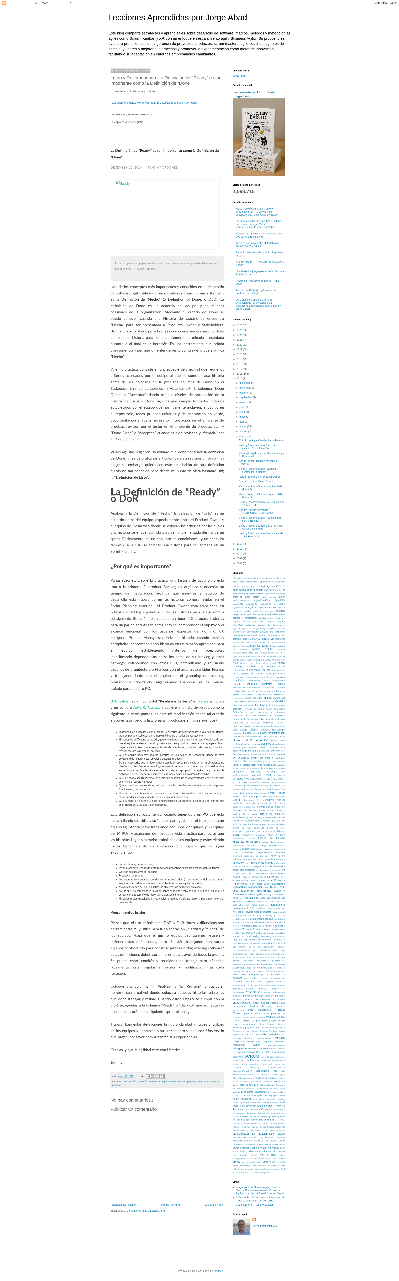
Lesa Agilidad (256, 894)
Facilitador (255, 786)
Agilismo (271, 621)
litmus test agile (266, 901)
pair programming (271, 954)
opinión (281, 947)
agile (280, 586)
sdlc (283, 1071)
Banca (236, 642)
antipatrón (280, 631)
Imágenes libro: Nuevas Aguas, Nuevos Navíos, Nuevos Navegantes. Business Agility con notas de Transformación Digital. (260, 1190)
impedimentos (265, 852)
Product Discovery (261, 1006)
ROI (258, 1052)
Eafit (266, 740)
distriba (253, 737)
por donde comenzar (256, 978)
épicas (254, 754)
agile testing (269, 597)
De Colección (129, 1081)
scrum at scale (268, 1057)
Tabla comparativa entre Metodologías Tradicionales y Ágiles (257, 245)
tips (243, 1119)
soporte (236, 1092)
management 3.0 (243, 908)
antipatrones (240, 635)
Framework (264, 793)
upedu (260, 1144)
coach (281, 663)
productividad (278, 1013)
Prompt (270, 1024)
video (236, 1161)
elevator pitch (240, 747)
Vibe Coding (278, 1158)
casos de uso (258, 656)
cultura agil (279, 698)
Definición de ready (147, 1081)
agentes (245, 586)
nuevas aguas (276, 943)
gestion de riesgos (255, 817)
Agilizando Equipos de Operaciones (265, 625)
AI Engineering (257, 628)
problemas (248, 995)
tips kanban (252, 1119)
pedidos (236, 961)
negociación (249, 940)
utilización (253, 1151)
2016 (239, 373)
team (235, 1105)
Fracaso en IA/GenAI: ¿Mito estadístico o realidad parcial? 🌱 (258, 292)
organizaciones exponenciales (247, 954)
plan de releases (276, 968)
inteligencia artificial (262, 862)
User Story (256, 1147)
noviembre (245, 387)
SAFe (268, 1052)
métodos (269, 922)
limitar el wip (239, 901)
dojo (266, 737)
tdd (283, 1102)
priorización (279, 992)
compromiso (252, 677)
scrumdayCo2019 (276, 1067)
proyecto (280, 1027)
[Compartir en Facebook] (160, 1076)
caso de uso (278, 653)
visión (245, 1162)
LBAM (270, 876)
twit (267, 1140)
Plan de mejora (259, 967)
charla (261, 659)
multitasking (253, 936)
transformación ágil (244, 1133)
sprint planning (242, 1098)
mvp (235, 939)
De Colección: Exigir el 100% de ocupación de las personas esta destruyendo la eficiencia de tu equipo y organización (258, 304)
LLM (277, 901)
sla (283, 1081)
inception (280, 852)
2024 (239, 334)
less (266, 894)
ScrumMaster (262, 1070)
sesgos (281, 1074)
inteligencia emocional (244, 870)
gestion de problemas (273, 810)
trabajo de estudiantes (273, 1123)
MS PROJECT (239, 936)
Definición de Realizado (271, 716)
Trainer (264, 1130)
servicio (273, 1074)
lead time (280, 877)
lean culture (256, 884)
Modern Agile (239, 933)
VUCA (272, 1162)
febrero (243, 431)
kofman (255, 877)
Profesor (246, 1021)
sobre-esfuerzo (267, 1085)
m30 (247, 905)
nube (264, 943)
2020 (239, 354)
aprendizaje (264, 635)
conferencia (254, 680)
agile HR (281, 590)
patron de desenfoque (264, 957)
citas (235, 663)
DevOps (265, 729)
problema (237, 996)
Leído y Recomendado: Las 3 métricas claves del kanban (260, 527)
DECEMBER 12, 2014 (126, 167)
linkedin (249, 901)
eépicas (256, 744)
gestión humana (263, 821)
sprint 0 (251, 1095)
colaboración (239, 670)
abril (242, 421)
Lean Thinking (271, 887)
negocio (260, 940)
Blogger (218, 1271)
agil (263, 586)
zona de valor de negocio (256, 1172)
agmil (244, 628)
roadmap (250, 1052)
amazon (264, 631)
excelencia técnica (243, 778)
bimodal (253, 642)
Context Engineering (274, 680)
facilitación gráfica (241, 786)
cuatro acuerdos (253, 698)
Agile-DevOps (262, 600)
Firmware (276, 789)
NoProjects (238, 943)
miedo (261, 926)
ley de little (273, 894)
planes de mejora (254, 971)
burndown (280, 642)
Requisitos (268, 1041)
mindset (237, 929)
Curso (248, 701)
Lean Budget (258, 880)
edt (249, 744)
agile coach (239, 589)
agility (281, 621)
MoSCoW (250, 933)
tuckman (248, 1140)
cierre (277, 660)
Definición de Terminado (245, 719)
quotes (244, 1034)
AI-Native (280, 628)
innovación (239, 862)
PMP (277, 974)
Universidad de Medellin (244, 1144)
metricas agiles (249, 925)
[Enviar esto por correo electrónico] (148, 1076)
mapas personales (242, 915)
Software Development (257, 1088)
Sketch (277, 1081)
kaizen (281, 873)
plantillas (280, 971)
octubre (244, 392)
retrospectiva (240, 1048)
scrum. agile (266, 1064)
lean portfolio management (248, 887)
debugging (279, 705)
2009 (239, 558)
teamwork (280, 1105)
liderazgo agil (263, 898)
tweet (261, 1140)
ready (199, 1081)
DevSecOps (278, 729)
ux (260, 1151)
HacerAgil (247, 835)
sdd (275, 1071)
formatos (249, 793)
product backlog (242, 1002)
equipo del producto (262, 757)
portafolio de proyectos (260, 981)
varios (204, 701)
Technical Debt (241, 1109)
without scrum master (243, 1169)
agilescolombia (240, 607)
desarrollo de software (246, 722)
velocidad (259, 1158)
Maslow (281, 915)
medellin (237, 919)
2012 (239, 553)
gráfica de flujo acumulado (248, 828)
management (277, 904)
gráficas (250, 831)
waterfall (281, 1162)
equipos (280, 757)
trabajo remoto (240, 1130)
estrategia (255, 772)
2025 (239, 330)
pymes (236, 1034)
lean (246, 880)
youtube (240, 1172)
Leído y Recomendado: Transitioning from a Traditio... (260, 519)
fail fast (276, 785)
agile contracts (255, 589)
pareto (249, 957)
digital (256, 733)
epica (246, 754)
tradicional (255, 1130)
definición (237, 708)
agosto (243, 402)
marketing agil (270, 915)
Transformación (277, 1130)
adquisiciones (252, 582)
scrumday (254, 1067)
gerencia (250, 803)
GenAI (236, 799)
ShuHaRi (237, 1078)
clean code (246, 663)
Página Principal (170, 1204)
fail (270, 785)
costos (236, 695)
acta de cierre (263, 578)
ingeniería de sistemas (256, 856)
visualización (255, 1162)
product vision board (256, 1013)
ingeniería (237, 856)
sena (258, 1074)
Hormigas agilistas (267, 845)
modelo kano (278, 929)
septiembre (246, 397)
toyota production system (245, 1123)
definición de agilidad (274, 709)
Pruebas (273, 1031)
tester (245, 1116)
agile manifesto (256, 593)
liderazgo (249, 897)
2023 (239, 339)
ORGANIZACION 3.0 (244, 950)
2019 (239, 359)
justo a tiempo (269, 873)
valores (254, 1155)
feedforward (256, 789)
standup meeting (276, 1099)
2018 (239, 364)
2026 (239, 325)
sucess (236, 1102)
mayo (242, 416)
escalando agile (268, 765)
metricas (280, 922)
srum (255, 1099)
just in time (254, 873)
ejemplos (266, 743)
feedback (245, 789)
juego (243, 873)
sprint (243, 1095)
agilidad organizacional (245, 618)
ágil (268, 586)
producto (260, 1017)
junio (242, 412)
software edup (277, 1088)
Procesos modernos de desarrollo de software (259, 999)
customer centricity (261, 701)
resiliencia (280, 1042)
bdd (247, 642)
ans (271, 631)
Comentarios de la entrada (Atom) (146, 1210)
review (266, 1048)
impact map (248, 849)
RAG (252, 1034)
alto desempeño (250, 631)
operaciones (270, 947)
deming (281, 719)
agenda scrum (266, 581)
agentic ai (255, 586)
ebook (244, 744)
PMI (244, 974)
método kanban (241, 922)
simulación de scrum (264, 1078)
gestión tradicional (249, 824)
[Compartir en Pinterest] (164, 1076)
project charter (277, 1021)
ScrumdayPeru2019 (242, 1071)
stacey (262, 1099)
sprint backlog (264, 1095)
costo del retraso (276, 691)
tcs (279, 1102)
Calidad (273, 646)
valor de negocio (276, 1151)
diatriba (247, 733)
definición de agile (252, 709)
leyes (282, 894)
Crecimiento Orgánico (254, 695)
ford (242, 793)
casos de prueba (241, 656)
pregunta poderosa (256, 988)
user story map (270, 1147)
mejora (253, 919)
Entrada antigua (214, 1204)
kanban (237, 876)
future (282, 796)
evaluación (257, 775)
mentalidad (279, 919)
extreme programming (273, 782)
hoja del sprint (249, 845)
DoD (260, 737)
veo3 (267, 1158)
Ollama (241, 947)
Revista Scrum (278, 1048)
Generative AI (251, 800)
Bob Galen (119, 701)
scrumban (280, 1064)
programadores (259, 1021)
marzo (243, 426)
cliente (258, 663)
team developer (248, 1105)
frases (281, 792)
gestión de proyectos (245, 814)
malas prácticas (259, 905)
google (274, 824)
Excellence (259, 779)
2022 (239, 344)
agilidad (252, 607)
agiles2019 (238, 604)
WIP (283, 1165)
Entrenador (264, 751)
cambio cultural (262, 649)
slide (242, 1085)
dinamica (237, 736)
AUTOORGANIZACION (261, 638)
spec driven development (254, 1092)
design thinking (252, 726)
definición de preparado (272, 712)
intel (248, 863)
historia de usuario (271, 838)
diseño (246, 737)
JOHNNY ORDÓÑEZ (163, 167)
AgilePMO (280, 600)
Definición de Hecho (244, 712)
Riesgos (240, 1052)
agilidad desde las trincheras (259, 611)
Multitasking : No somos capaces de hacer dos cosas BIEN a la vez (259, 235)
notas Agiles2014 (252, 943)
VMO (265, 1162)
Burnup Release (241, 646)
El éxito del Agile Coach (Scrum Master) (261, 440)
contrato (237, 684)
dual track (280, 737)
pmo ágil (269, 974)
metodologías (257, 922)
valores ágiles (268, 1155)
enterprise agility (248, 750)
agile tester (252, 597)
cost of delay (253, 691)
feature (236, 789)
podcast (237, 978)
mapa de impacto (262, 912)
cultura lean (238, 701)
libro (235, 897)
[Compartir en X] (156, 1076)
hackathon (260, 835)
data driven (248, 705)
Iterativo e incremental (270, 870)
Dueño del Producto (247, 740)
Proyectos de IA (241, 1031)
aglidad (236, 628)
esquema (244, 768)
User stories (241, 1147)
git (269, 824)
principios (267, 992)
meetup (245, 919)
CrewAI (269, 695)
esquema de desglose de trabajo (267, 768)
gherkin (263, 824)
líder (241, 898)
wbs (254, 1166)
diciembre (245, 382)
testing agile (278, 1116)
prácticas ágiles (262, 985)
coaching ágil (254, 666)
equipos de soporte (274, 761)
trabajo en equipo (242, 1127)
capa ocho (254, 653)
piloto (248, 967)
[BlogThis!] (152, 1076)
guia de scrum (264, 831)
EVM (268, 775)
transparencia (239, 1137)
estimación (239, 771)
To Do (275, 1120)
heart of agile (276, 835)
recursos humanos (243, 1038)
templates (251, 1113)
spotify (236, 1095)
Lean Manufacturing (274, 884)
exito (267, 779)
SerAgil (265, 1074)
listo (184, 1081)
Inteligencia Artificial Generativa (268, 866)
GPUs (282, 824)
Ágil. (273, 586)
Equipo (271, 754)
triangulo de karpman (261, 1137)
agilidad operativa (276, 614)
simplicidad (247, 1078)
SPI (270, 1092)
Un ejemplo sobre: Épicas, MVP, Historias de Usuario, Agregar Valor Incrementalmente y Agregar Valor (259, 224)
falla (283, 786)
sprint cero (279, 1095)
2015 (239, 378)
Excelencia (279, 775)
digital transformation (272, 733)
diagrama (237, 733)
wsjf (283, 1169)
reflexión (280, 1038)
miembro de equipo (275, 925)
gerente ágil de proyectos (271, 806)
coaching (238, 666)
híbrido (251, 838)
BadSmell (280, 638)
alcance (237, 631)
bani (242, 642)
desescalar (238, 726)
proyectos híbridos (259, 1031)
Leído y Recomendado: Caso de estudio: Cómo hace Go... (257, 447)
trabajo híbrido (259, 1127)
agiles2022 (265, 604)
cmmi (273, 663)
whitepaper (273, 1166)
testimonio (254, 1116)
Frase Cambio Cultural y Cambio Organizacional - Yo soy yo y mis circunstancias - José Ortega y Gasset (257, 211)
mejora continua (265, 919)
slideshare (252, 1084)
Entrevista (238, 754)
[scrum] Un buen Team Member (256, 481)
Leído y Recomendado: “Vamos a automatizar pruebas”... (258, 470)
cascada (265, 652)
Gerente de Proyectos (246, 810)
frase (273, 793)
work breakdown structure (267, 1169)
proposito (249, 1027)
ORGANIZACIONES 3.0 (272, 950)
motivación (261, 933)
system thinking (248, 1102)
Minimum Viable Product (256, 929)
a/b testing (238, 578)
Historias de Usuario (246, 841)
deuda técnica (249, 729)
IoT (257, 870)
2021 (239, 349)
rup (262, 1052)
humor (282, 845)
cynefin (275, 701)
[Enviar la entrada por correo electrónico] (141, 1076)
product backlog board (264, 1003)
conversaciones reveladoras (246, 687)
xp (234, 1172)
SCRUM (208, 1081)
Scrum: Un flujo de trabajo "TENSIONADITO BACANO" (256, 511)
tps (260, 1123)
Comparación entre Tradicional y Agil (262, 673)
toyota (282, 1120)
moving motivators (276, 933)
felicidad (267, 789)
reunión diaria (255, 1048)
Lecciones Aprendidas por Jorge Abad (177, 17)
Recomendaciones (274, 1034)
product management (259, 1010)
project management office (248, 1024)
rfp (234, 1052)
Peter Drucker (274, 964)
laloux (263, 877)
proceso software (264, 995)
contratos (251, 684)
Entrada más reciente (124, 1204)
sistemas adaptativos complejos (256, 1081)
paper (242, 957)
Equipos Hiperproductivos (246, 765)
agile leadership (240, 593)
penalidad (249, 961)
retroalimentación (276, 1045)
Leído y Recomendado (169, 1081)
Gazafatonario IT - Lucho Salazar (254, 1204)
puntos (281, 1031)
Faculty (264, 786)
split (274, 1092)
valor (264, 1151)
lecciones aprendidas (256, 890)
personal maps (249, 964)
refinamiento (264, 1038)
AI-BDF (270, 628)
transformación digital (272, 1133)
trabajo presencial (276, 1127)
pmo (250, 974)
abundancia (250, 578)
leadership (238, 880)
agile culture (270, 590)
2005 (239, 563)
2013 (239, 548)
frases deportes (269, 796)
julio (242, 407)
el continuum (278, 744)
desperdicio (267, 726)
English (263, 747)
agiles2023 (279, 604)
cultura (268, 697)
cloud (265, 663)
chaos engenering (248, 660)
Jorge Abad (239, 75)
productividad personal (244, 1017)
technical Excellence (261, 1109)
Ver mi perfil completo (264, 1226)
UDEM (282, 1141)
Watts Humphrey (241, 1166)
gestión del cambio (275, 817)
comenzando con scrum (259, 670)
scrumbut (237, 1067)
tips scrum (265, 1119)
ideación (237, 849)
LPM (241, 905)
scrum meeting (268, 1060)
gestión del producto (243, 820)
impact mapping (264, 849)
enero (243, 436)
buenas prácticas (266, 642)
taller (258, 1102)
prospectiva (270, 1027)
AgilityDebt (238, 625)
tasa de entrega (269, 1102)
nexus (268, 939)
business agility (259, 645)
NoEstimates (279, 940)
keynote (246, 877)
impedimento (248, 852)
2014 (239, 543)
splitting (281, 1092)
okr (234, 946)
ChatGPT (269, 659)
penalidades (263, 961)
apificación (253, 635)
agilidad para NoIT (254, 621)
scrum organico (250, 1064)
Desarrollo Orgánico (274, 723)
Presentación (253, 992)
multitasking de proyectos (272, 936)
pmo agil (258, 974)
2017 (239, 369)
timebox (236, 1120)
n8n (241, 940)
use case (269, 1144)
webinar (262, 1165)
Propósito (259, 1027)
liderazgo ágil (278, 898)
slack (235, 1085)
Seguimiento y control (244, 1074)
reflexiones (239, 1041)
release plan (254, 1042)
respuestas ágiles (246, 1044)
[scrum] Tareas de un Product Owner (259, 476)
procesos (280, 995)
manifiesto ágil (264, 908)
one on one (254, 947)
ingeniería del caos (252, 859)
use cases (280, 1144)
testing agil (265, 1116)
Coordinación (268, 687)
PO (283, 974)
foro (256, 793)
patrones (280, 957)
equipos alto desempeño (247, 761)
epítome (262, 754)
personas (262, 964)
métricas (237, 926)
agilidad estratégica (257, 614)
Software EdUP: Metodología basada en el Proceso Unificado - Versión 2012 (260, 1199)
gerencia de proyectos (271, 803)
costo (263, 691)
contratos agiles (273, 684)
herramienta (238, 838)
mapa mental (278, 912)
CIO (283, 660)
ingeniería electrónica (274, 859)
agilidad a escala (267, 607)
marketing (256, 915)
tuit (255, 1140)
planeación (238, 971)
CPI (242, 695)
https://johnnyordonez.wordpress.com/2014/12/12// (154, 102)
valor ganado (240, 1155)
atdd (245, 638)
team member (265, 1105)
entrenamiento (278, 751)
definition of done (267, 719)
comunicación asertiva (272, 677)
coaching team (275, 666)
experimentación (251, 782)
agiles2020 (251, 604)
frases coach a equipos (246, 796)
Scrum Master (249, 1060)
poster (250, 985)
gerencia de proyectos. (244, 807)
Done (271, 737)
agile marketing (272, 593)
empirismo (253, 747)
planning (191, 1081)
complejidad (238, 677)
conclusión (239, 680)
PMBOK (237, 974)
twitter (274, 1140)
